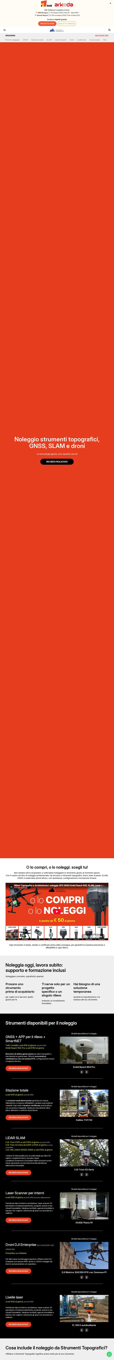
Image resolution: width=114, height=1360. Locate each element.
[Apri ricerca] (109, 30)
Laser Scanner (60, 40)
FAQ (104, 40)
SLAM (49, 40)
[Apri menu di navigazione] (4, 30)
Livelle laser (81, 40)
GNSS (25, 40)
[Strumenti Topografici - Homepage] (57, 30)
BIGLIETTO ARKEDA (66, 24)
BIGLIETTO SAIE (47, 23)
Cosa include (94, 40)
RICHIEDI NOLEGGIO (57, 461)
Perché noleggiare (12, 40)
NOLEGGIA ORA (101, 35)
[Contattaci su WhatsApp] (109, 1354)
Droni (72, 40)
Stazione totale (37, 40)
